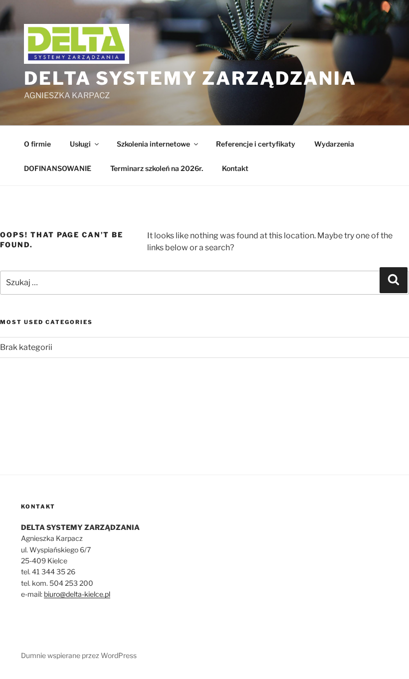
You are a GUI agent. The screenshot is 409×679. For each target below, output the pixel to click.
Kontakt (235, 168)
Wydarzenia (334, 144)
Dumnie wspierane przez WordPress (79, 655)
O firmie (37, 144)
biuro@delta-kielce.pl (77, 594)
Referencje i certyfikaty (255, 144)
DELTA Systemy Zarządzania (190, 78)
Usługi (80, 144)
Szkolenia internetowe (153, 144)
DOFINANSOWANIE (57, 168)
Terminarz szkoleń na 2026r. (156, 168)
